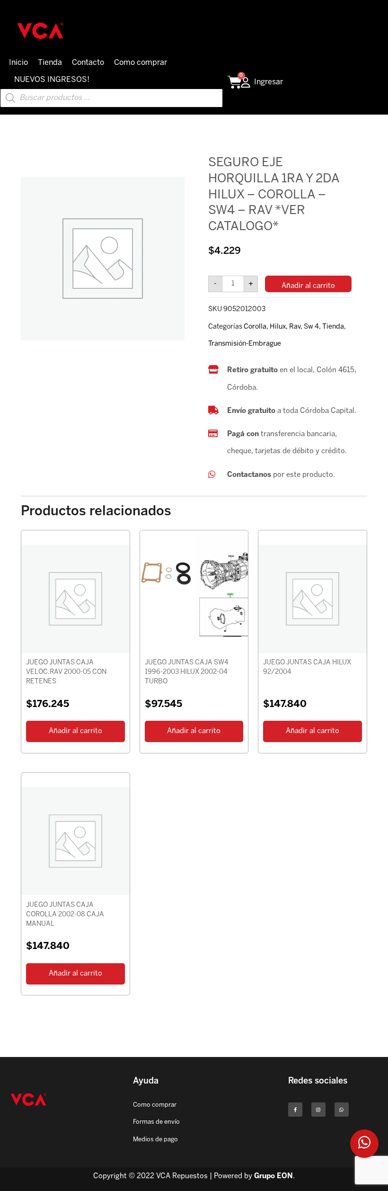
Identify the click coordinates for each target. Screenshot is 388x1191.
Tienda (50, 62)
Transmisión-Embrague (244, 343)
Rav (294, 326)
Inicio (18, 62)
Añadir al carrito (308, 286)
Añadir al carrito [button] (75, 731)
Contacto (88, 62)
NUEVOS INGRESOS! (51, 79)
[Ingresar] (245, 82)
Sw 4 (311, 326)
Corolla (255, 326)
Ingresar (268, 82)
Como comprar (140, 62)
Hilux (278, 326)
